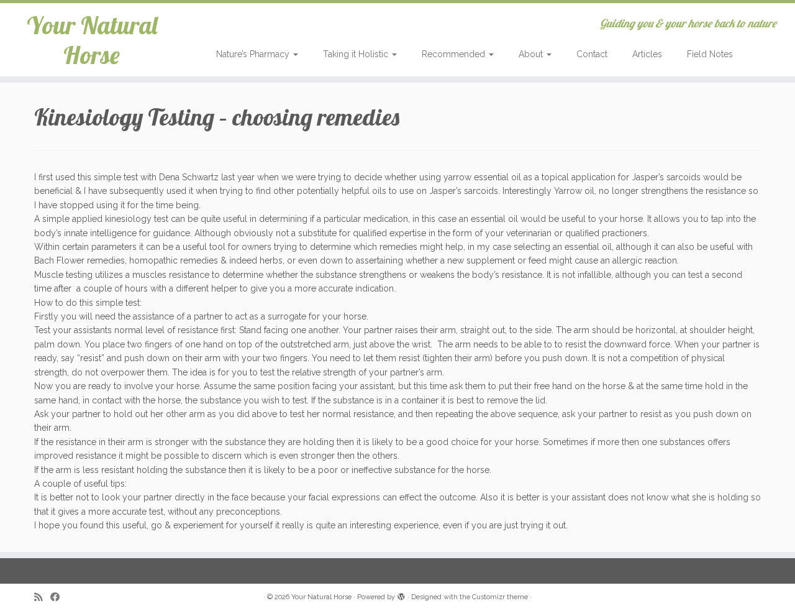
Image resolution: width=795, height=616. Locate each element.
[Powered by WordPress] (401, 595)
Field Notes (710, 54)
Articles (647, 54)
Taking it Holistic (357, 54)
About (532, 54)
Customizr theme (500, 597)
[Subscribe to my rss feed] (42, 597)
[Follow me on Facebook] (59, 597)
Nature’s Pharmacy (254, 54)
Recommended (455, 54)
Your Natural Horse (92, 40)
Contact (591, 54)
